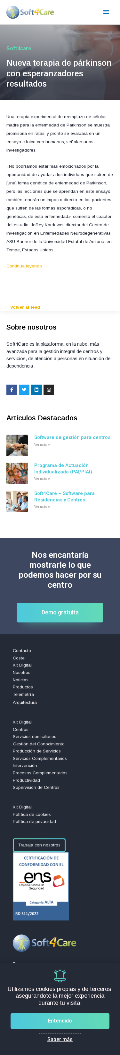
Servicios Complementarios (40, 758)
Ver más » (42, 445)
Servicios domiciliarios (34, 736)
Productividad (26, 780)
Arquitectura (25, 702)
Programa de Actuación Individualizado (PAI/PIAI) (63, 468)
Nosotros (21, 672)
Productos (23, 687)
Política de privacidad (34, 821)
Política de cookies (32, 814)
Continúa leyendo (24, 266)
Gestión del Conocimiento (39, 744)
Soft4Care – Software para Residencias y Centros (64, 496)
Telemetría (23, 694)
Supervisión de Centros (36, 787)
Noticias (20, 679)
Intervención (25, 765)
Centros (20, 729)
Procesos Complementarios (40, 772)
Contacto (22, 650)
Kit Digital (22, 665)
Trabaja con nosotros (39, 845)
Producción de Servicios (37, 751)
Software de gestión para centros (72, 437)
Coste (19, 658)
